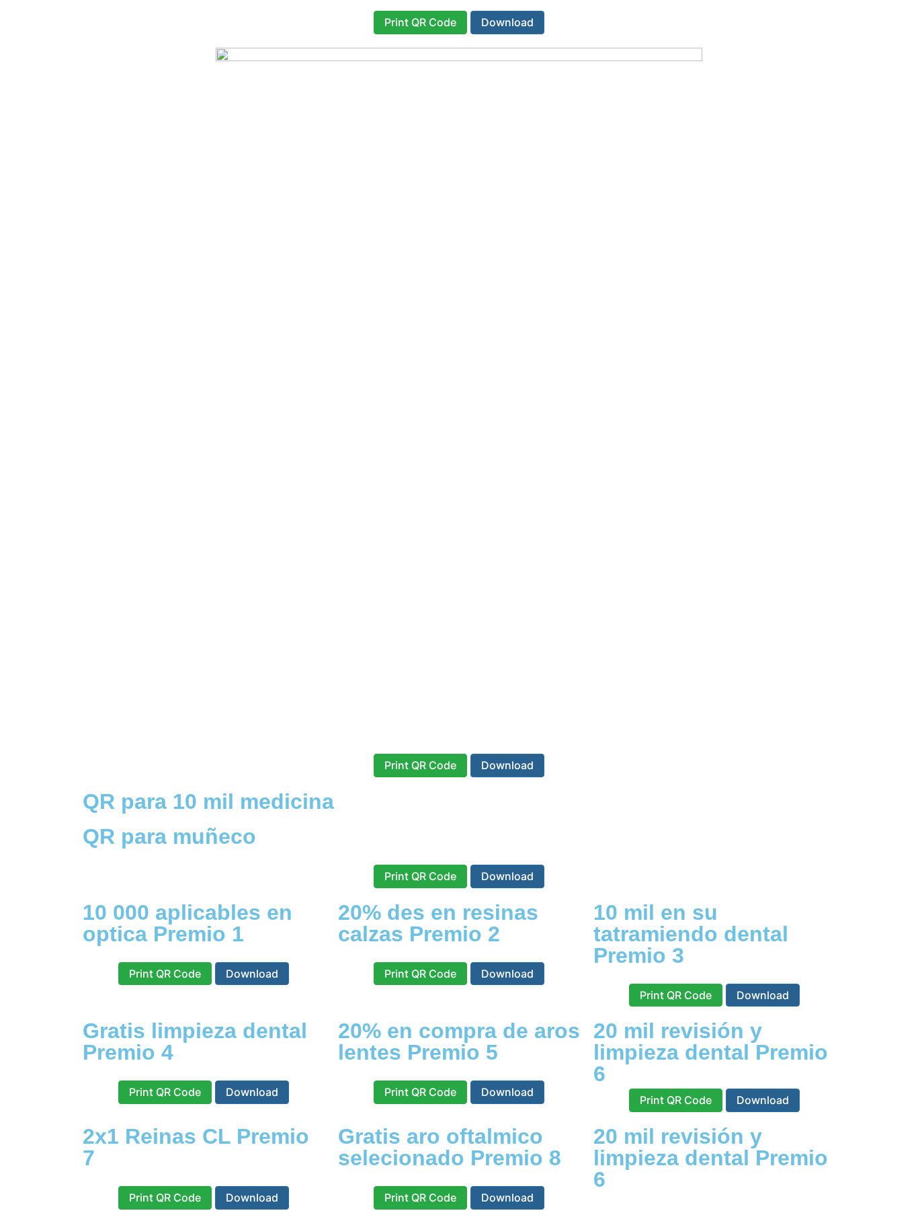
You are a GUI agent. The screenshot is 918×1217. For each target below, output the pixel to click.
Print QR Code (420, 22)
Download (507, 22)
